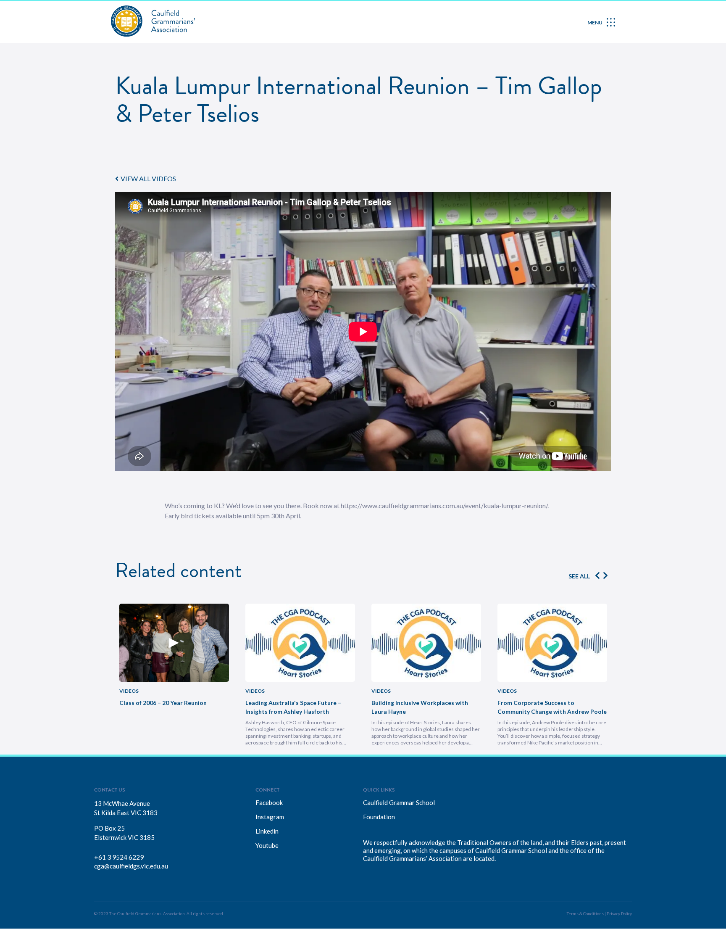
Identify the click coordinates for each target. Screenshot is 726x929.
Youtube (267, 845)
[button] (145, 178)
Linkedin (267, 831)
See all (579, 576)
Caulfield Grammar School (399, 802)
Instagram (269, 817)
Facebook (269, 802)
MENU (594, 22)
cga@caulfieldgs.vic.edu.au (131, 866)
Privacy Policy (619, 913)
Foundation (379, 817)
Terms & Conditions (585, 913)
